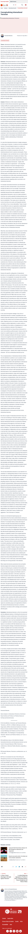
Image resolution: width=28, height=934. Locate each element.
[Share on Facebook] (13, 866)
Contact (4, 918)
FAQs (21, 921)
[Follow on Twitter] (10, 931)
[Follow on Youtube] (20, 931)
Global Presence (13, 1)
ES (13, 4)
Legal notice (10, 918)
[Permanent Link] (25, 866)
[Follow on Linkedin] (17, 931)
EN (15, 4)
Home (2, 8)
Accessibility (5, 924)
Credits (16, 921)
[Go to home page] (5, 5)
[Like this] (2, 866)
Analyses (5, 8)
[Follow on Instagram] (14, 931)
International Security (12, 8)
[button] (22, 5)
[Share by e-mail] (22, 866)
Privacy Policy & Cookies (8, 921)
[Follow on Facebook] (7, 931)
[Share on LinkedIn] (19, 866)
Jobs (11, 924)
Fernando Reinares (8, 35)
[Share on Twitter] (16, 866)
